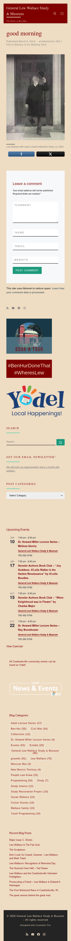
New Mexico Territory (26, 769)
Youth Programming (25, 813)
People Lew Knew (24, 775)
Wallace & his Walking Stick (30, 44)
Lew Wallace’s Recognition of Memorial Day (32, 863)
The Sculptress (17, 850)
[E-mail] (13, 308)
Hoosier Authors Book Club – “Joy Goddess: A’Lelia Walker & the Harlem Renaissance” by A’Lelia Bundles (39, 572)
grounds (18, 758)
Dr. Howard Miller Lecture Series (33, 739)
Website (21, 259)
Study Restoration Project (29, 791)
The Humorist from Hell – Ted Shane (28, 868)
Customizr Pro (43, 925)
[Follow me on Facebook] (19, 308)
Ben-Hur (18, 729)
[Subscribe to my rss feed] (7, 308)
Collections (20, 734)
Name (19, 232)
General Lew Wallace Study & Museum (38, 550)
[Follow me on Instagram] (24, 308)
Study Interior (22, 786)
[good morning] (35, 97)
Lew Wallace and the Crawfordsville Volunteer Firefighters (33, 875)
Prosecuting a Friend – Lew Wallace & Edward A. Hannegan (35, 884)
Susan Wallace (23, 797)
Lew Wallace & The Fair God (24, 845)
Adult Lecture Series (26, 723)
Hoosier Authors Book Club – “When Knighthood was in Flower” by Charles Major (41, 601)
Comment (22, 205)
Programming (22, 780)
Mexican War (21, 764)
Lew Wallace (41, 758)
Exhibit (37, 745)
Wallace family (23, 808)
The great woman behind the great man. (30, 895)
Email (19, 246)
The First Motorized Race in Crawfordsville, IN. (34, 890)
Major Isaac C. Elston (20, 840)
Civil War (39, 729)
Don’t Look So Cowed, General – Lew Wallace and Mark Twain (33, 857)
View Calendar (14, 646)
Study (42, 780)
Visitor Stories (22, 802)
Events (18, 745)
